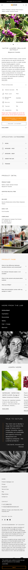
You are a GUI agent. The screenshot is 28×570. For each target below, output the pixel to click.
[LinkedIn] (10, 520)
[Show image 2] (14, 44)
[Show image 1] (13, 44)
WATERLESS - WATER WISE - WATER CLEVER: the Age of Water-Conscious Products (11, 395)
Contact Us (4, 496)
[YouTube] (7, 520)
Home (3, 9)
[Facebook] (2, 520)
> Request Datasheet (14, 123)
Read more (4, 80)
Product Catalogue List (8, 482)
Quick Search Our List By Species (14, 1)
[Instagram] (4, 520)
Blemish (4, 327)
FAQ (3, 491)
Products (8, 9)
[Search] (23, 5)
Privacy (3, 484)
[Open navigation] (2, 5)
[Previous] (10, 44)
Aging (3, 320)
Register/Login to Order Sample (14, 119)
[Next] (17, 44)
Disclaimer (5, 127)
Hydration (5, 314)
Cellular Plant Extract (17, 9)
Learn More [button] (5, 563)
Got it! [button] (14, 567)
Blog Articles (5, 494)
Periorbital (5, 317)
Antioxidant (6, 310)
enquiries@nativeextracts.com (11, 506)
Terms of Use (5, 489)
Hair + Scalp (6, 324)
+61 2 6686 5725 (7, 504)
